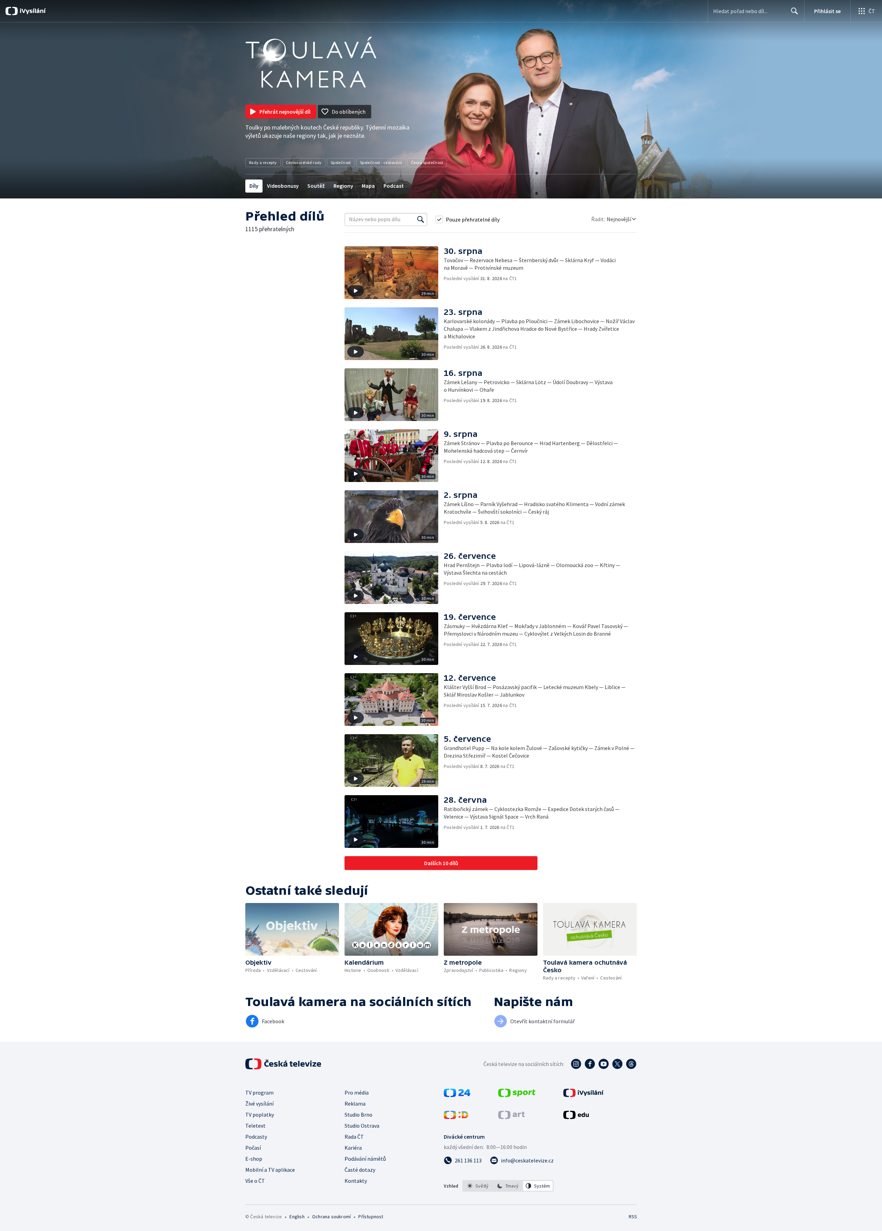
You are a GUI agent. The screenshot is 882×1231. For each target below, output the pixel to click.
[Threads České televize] (631, 1063)
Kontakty (356, 1180)
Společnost (341, 162)
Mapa (368, 185)
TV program (259, 1092)
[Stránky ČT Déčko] (456, 1117)
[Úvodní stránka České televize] (283, 1063)
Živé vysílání (259, 1103)
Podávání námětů (365, 1158)
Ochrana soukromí (331, 1216)
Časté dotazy (360, 1169)
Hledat (794, 11)
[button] (394, 272)
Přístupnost (370, 1216)
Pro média (357, 1092)
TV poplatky (259, 1114)
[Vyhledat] (421, 219)
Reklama (355, 1103)
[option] (478, 1186)
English (296, 1216)
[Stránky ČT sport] (516, 1094)
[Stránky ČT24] (457, 1094)
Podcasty (256, 1136)
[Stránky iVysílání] (583, 1094)
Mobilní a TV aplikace (270, 1169)
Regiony (343, 185)
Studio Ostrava (362, 1125)
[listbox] (508, 1186)
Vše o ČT (255, 1180)
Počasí (253, 1147)
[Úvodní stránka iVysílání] (32, 11)
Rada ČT (354, 1136)
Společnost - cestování (381, 162)
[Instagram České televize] (576, 1063)
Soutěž (316, 185)
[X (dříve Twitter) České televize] (617, 1063)
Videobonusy (283, 185)
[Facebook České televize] (589, 1063)
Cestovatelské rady (304, 162)
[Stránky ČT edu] (576, 1117)
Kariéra (353, 1147)
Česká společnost (427, 162)
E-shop (253, 1158)
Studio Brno (358, 1114)
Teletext (255, 1125)
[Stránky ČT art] (511, 1117)
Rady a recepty (263, 162)
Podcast (393, 185)
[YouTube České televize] (603, 1063)
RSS (633, 1216)
